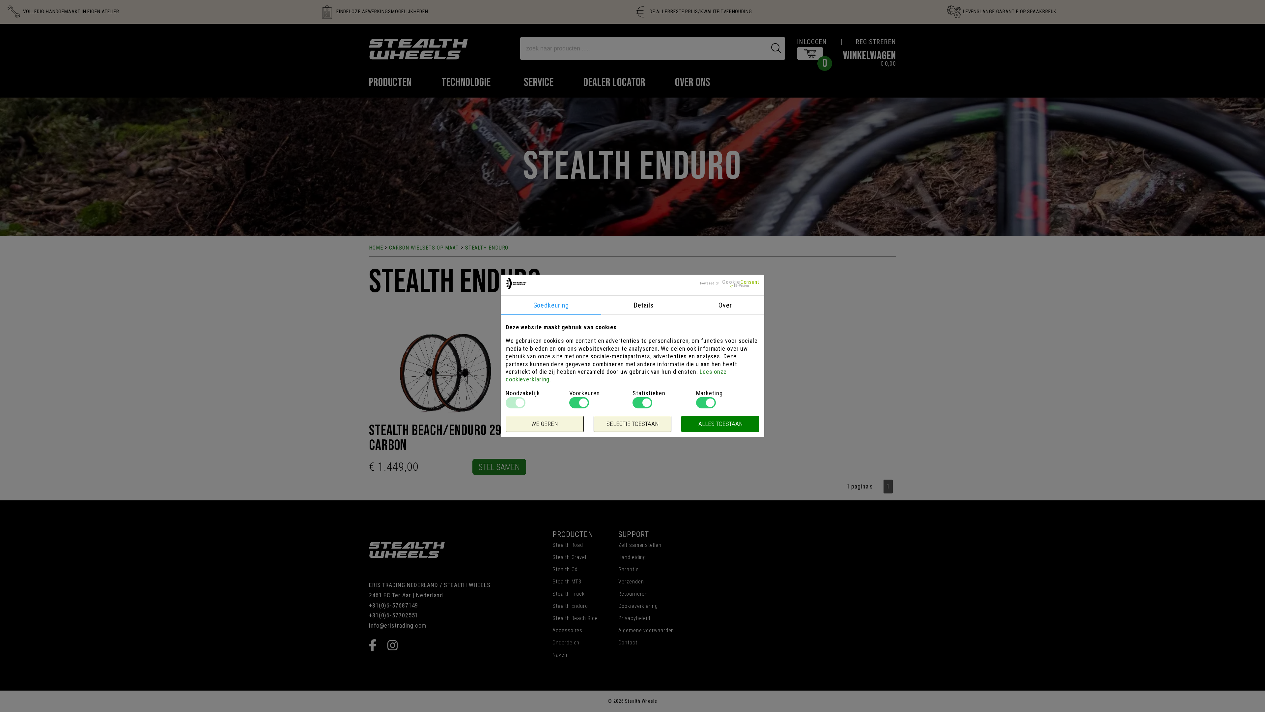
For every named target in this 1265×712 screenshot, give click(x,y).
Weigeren (544, 424)
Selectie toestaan (632, 424)
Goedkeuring (551, 305)
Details (643, 305)
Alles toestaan (720, 424)
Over (725, 305)
